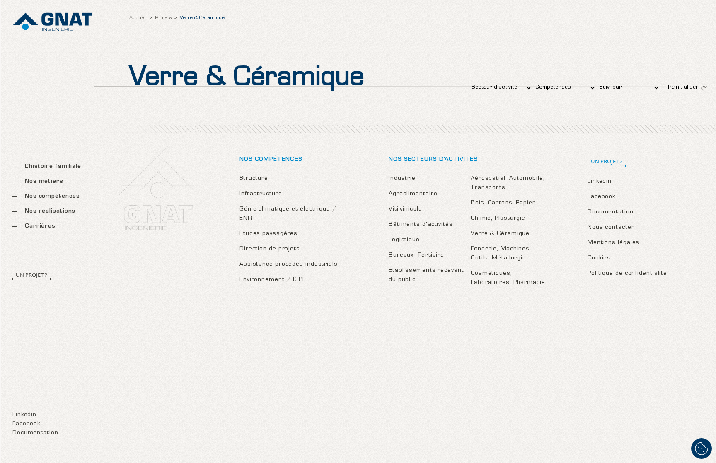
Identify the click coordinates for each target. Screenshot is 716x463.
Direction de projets (269, 249)
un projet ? (606, 161)
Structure (253, 179)
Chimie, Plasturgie (498, 219)
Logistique (404, 240)
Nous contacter (611, 228)
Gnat (52, 21)
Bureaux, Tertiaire (416, 255)
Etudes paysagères (268, 234)
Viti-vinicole (405, 209)
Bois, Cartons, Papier (503, 203)
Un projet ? (31, 275)
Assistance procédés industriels (288, 265)
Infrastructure (260, 194)
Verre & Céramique (500, 234)
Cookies (599, 258)
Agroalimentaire (413, 194)
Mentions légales (613, 243)
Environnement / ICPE (272, 280)
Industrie (402, 179)
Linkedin (24, 415)
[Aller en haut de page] (701, 421)
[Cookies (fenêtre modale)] (701, 448)
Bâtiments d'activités (421, 225)
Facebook (26, 424)
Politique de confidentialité (627, 274)
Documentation (35, 433)
